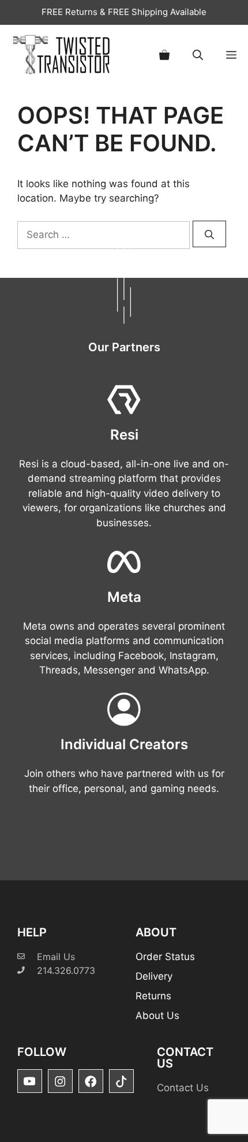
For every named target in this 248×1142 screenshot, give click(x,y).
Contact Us (183, 1087)
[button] (198, 54)
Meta (124, 597)
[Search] (209, 234)
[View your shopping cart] (164, 54)
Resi (124, 434)
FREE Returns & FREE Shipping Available (124, 11)
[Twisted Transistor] (63, 54)
